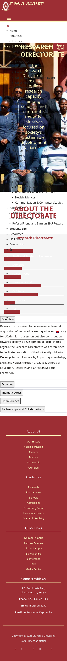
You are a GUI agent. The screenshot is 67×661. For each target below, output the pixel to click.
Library (16, 317)
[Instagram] (33, 649)
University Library (33, 513)
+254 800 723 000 (38, 599)
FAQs (33, 564)
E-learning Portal (22, 282)
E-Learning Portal (33, 508)
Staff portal (18, 264)
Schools (33, 497)
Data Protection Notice (33, 640)
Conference (19, 300)
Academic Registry (33, 518)
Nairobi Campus (33, 537)
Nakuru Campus (33, 543)
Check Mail (18, 343)
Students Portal (21, 273)
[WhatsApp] (40, 649)
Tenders (33, 457)
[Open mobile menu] (9, 19)
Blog (15, 335)
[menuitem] (14, 31)
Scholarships (33, 553)
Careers (33, 452)
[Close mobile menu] (8, 25)
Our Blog (33, 467)
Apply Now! (60, 46)
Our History (33, 441)
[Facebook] (15, 649)
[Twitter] (22, 649)
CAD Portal (18, 291)
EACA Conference (25, 46)
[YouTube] (51, 649)
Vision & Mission (33, 446)
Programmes (33, 492)
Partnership (33, 462)
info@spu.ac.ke (37, 605)
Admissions (33, 502)
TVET (15, 308)
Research (46, 46)
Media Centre (33, 569)
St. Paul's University (44, 635)
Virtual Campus (33, 548)
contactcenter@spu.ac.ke (37, 612)
